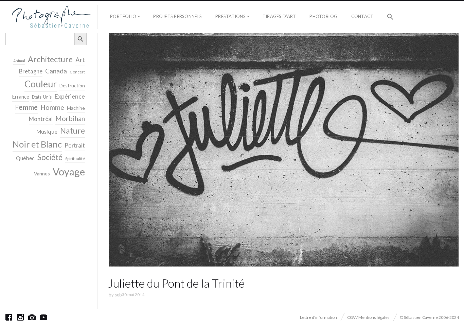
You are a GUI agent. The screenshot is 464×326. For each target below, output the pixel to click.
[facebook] (9, 317)
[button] (390, 17)
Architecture (50, 59)
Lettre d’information (318, 317)
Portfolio (123, 16)
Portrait (75, 145)
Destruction (72, 85)
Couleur (40, 84)
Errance (20, 97)
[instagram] (20, 317)
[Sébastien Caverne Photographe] (51, 17)
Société (50, 157)
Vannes (42, 173)
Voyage (69, 171)
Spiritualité (75, 158)
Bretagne (30, 71)
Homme (52, 107)
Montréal (41, 118)
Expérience (69, 96)
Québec (25, 158)
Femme (26, 107)
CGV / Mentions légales (368, 317)
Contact (362, 16)
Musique (46, 131)
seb (118, 294)
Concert (77, 71)
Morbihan (70, 118)
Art (80, 60)
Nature (72, 130)
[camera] (32, 317)
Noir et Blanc (37, 144)
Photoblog (323, 16)
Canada (56, 71)
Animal (19, 60)
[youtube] (43, 317)
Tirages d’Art (279, 16)
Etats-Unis (42, 97)
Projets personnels (177, 16)
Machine (76, 108)
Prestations (230, 16)
